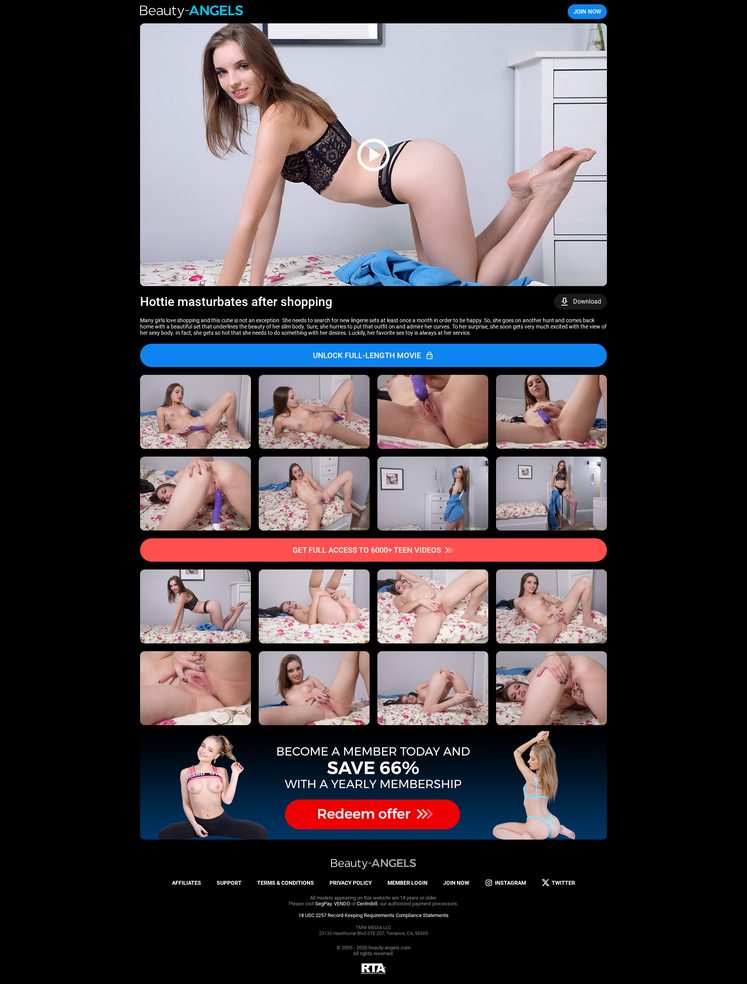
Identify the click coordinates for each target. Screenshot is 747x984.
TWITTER (563, 883)
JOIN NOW (587, 11)
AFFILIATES (186, 883)
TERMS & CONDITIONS (285, 883)
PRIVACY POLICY (351, 883)
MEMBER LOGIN (408, 883)
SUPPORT (229, 883)
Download (587, 301)
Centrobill (367, 904)
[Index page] (192, 11)
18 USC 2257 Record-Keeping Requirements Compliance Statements (373, 915)
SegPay (323, 904)
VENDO (342, 904)
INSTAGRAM (510, 883)
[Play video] (373, 154)
